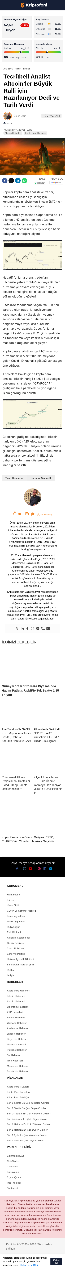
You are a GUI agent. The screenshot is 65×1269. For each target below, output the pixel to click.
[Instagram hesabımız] (20, 1263)
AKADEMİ (10, 49)
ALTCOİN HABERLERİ (17, 42)
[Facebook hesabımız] (7, 1263)
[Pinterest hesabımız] (39, 1263)
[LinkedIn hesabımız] (45, 1263)
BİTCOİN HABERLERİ (16, 35)
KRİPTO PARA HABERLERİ (19, 28)
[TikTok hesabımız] (32, 1263)
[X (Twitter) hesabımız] (13, 1263)
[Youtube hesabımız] (26, 1263)
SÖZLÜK (9, 56)
